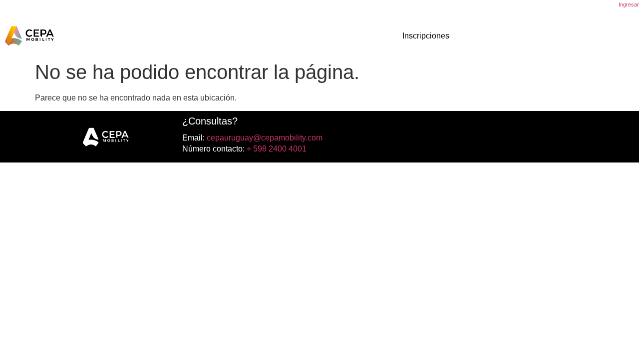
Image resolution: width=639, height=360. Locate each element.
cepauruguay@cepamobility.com (263, 138)
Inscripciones (425, 36)
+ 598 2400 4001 (276, 148)
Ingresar (629, 5)
